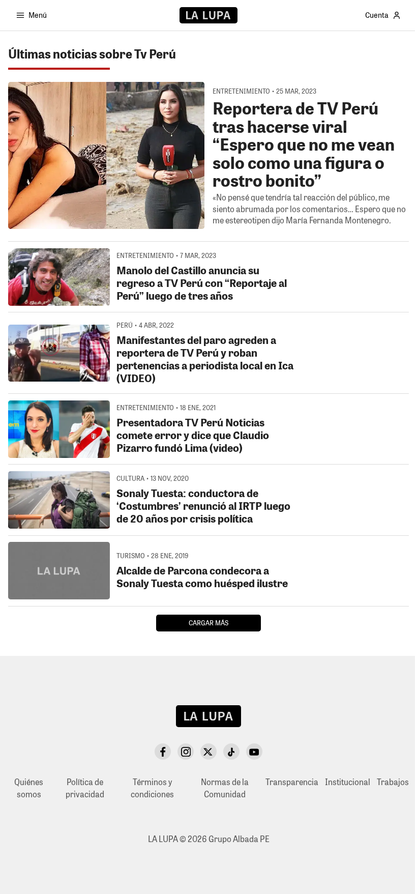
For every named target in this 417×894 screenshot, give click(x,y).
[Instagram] (185, 751)
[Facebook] (163, 751)
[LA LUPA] (208, 15)
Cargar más (208, 622)
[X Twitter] (208, 751)
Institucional (347, 781)
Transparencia (291, 781)
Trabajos (393, 781)
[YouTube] (254, 751)
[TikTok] (231, 751)
